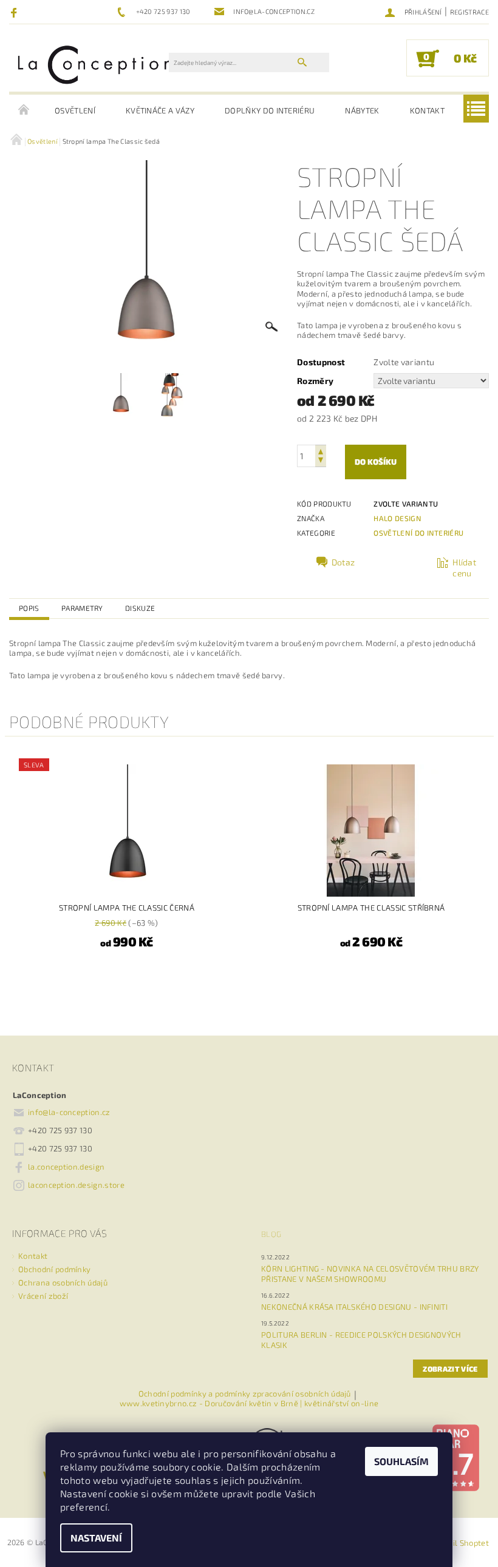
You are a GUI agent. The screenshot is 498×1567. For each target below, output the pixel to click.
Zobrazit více (450, 1368)
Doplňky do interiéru (270, 110)
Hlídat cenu (464, 567)
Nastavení (96, 1537)
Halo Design (397, 518)
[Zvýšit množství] (320, 450)
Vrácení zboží (43, 1296)
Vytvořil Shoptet (458, 1543)
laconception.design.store (76, 1185)
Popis (29, 608)
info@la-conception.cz (69, 1112)
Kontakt (427, 110)
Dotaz (343, 562)
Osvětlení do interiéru (418, 532)
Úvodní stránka (24, 110)
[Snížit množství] (320, 461)
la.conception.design (66, 1166)
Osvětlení (75, 110)
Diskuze (140, 608)
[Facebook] (15, 12)
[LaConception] (95, 63)
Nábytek (362, 110)
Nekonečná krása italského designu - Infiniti (354, 1307)
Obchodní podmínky (54, 1269)
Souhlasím (401, 1461)
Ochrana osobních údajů (62, 1282)
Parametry (82, 608)
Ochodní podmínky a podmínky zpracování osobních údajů (244, 1394)
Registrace (469, 12)
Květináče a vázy (160, 110)
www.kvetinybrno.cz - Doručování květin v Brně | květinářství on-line (249, 1403)
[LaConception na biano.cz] (455, 1456)
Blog (271, 1234)
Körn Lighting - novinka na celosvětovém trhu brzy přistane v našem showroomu (370, 1274)
